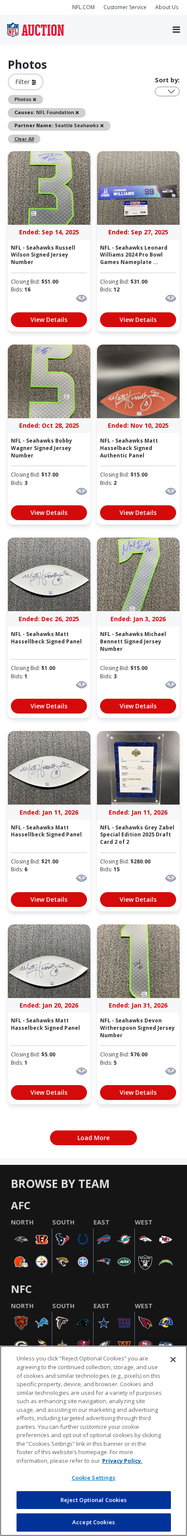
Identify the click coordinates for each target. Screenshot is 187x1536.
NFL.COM (83, 7)
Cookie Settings (94, 1478)
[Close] (173, 1359)
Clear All (24, 138)
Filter (23, 82)
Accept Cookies (93, 1522)
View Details (48, 319)
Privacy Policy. (122, 1461)
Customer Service (125, 7)
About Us (166, 7)
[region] (93, 1441)
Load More (93, 1137)
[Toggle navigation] (176, 30)
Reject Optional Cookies (93, 1500)
